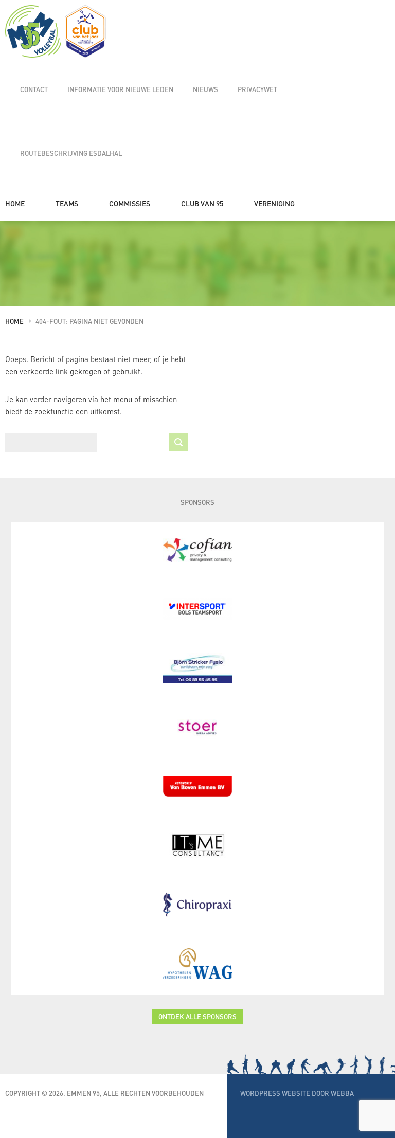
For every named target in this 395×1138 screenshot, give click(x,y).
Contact (34, 89)
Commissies (129, 203)
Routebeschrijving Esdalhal (71, 153)
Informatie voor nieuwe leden (120, 89)
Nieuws (205, 89)
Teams (67, 203)
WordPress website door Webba (297, 1093)
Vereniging (274, 203)
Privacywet (257, 89)
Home (15, 203)
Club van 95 (202, 203)
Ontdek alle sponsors (197, 1016)
